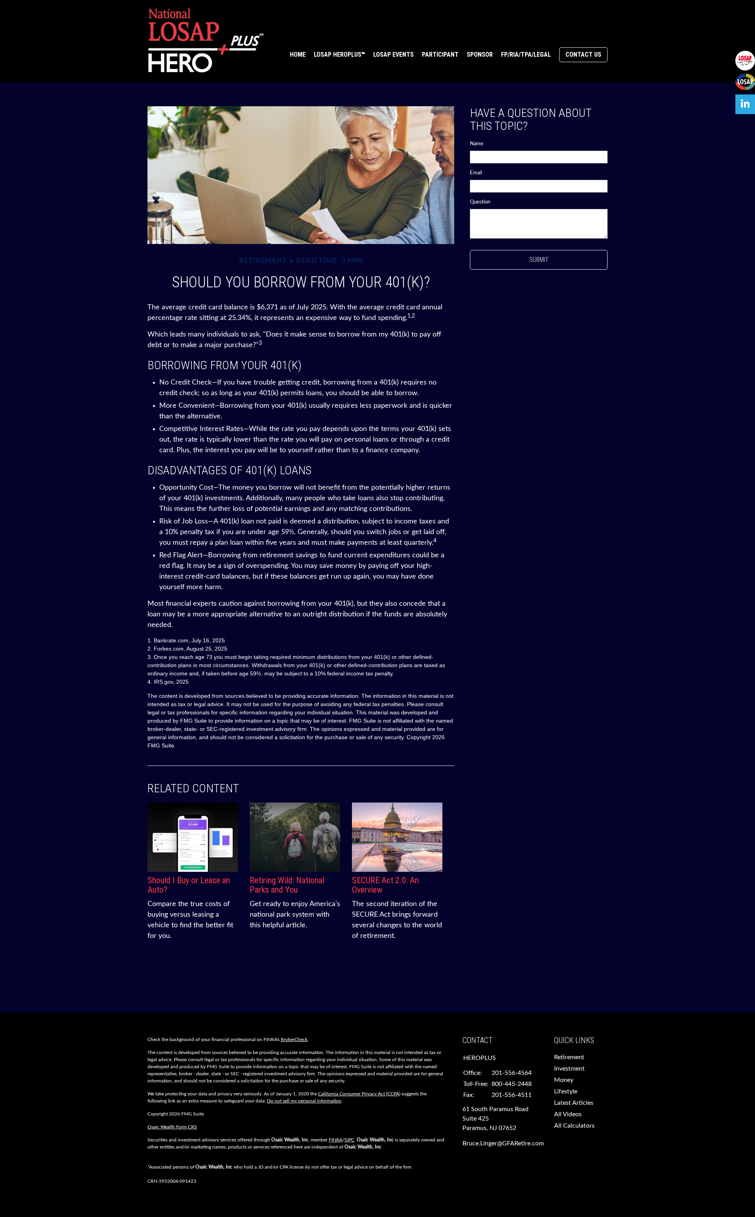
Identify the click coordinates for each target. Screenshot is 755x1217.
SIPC (349, 1139)
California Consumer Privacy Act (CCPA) (359, 1093)
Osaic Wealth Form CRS (172, 1127)
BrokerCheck (294, 1039)
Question (480, 202)
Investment (569, 1068)
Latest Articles (573, 1103)
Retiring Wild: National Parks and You (287, 885)
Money (563, 1080)
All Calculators (574, 1126)
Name (476, 143)
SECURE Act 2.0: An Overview (385, 885)
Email (476, 173)
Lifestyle (565, 1091)
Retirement (569, 1057)
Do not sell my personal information (304, 1101)
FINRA (336, 1139)
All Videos (568, 1114)
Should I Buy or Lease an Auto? (188, 885)
